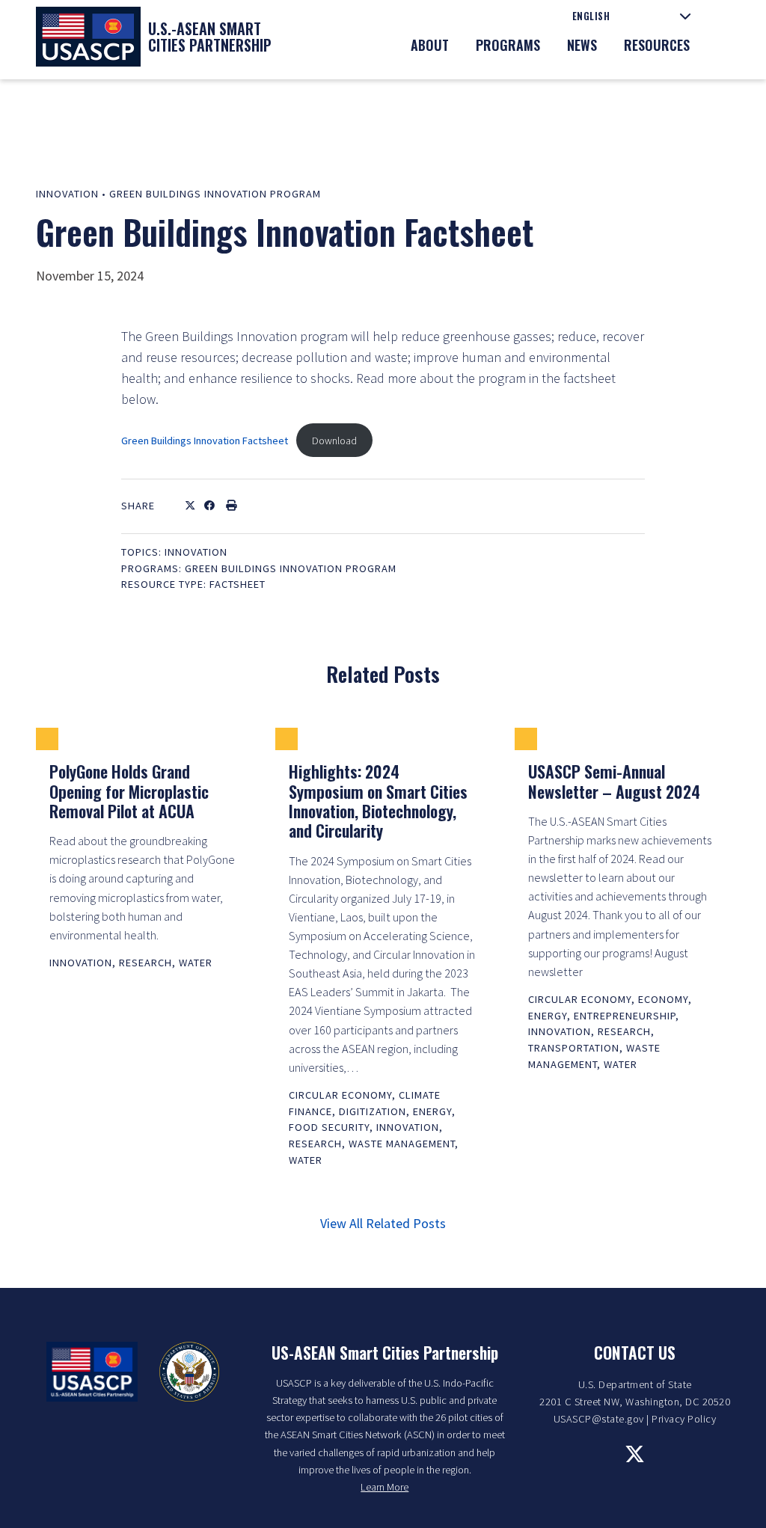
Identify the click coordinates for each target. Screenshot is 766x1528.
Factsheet (237, 584)
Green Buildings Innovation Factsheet (204, 440)
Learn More (384, 1487)
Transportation (573, 1048)
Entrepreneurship (624, 1015)
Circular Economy (340, 1095)
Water (195, 962)
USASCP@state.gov (599, 1419)
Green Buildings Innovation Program (215, 193)
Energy (432, 1111)
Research (145, 962)
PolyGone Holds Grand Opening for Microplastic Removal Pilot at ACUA (129, 791)
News (582, 45)
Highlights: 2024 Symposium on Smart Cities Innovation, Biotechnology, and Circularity (378, 800)
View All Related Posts (383, 1223)
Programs (508, 45)
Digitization (372, 1111)
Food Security (329, 1127)
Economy (663, 999)
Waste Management (402, 1143)
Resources (657, 45)
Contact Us (634, 1352)
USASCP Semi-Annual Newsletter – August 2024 (614, 781)
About (430, 45)
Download (334, 440)
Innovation (67, 193)
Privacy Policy (684, 1419)
